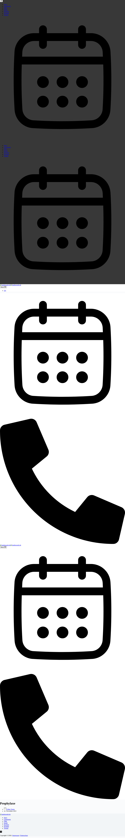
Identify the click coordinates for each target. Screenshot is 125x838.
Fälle (5, 821)
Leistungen (7, 819)
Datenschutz (24, 835)
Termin (6, 828)
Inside (6, 823)
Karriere (6, 825)
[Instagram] (1, 832)
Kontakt (6, 826)
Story (5, 818)
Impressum (15, 835)
